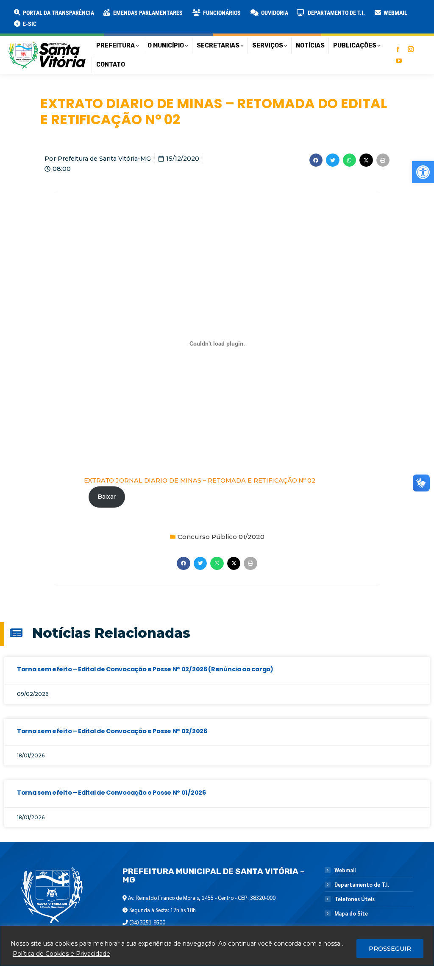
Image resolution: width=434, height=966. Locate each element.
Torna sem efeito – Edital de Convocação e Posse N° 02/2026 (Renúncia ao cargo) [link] (145, 669)
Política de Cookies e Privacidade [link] (61, 954)
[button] (136, 12)
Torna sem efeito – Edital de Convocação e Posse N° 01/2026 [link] (111, 792)
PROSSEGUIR (390, 948)
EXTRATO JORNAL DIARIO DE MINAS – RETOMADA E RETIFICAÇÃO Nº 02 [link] (199, 480)
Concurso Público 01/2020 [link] (221, 537)
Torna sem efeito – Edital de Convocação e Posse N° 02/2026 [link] (112, 731)
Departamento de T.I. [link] (361, 885)
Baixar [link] (106, 496)
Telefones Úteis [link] (354, 899)
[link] (423, 172)
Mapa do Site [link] (351, 913)
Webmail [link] (345, 870)
